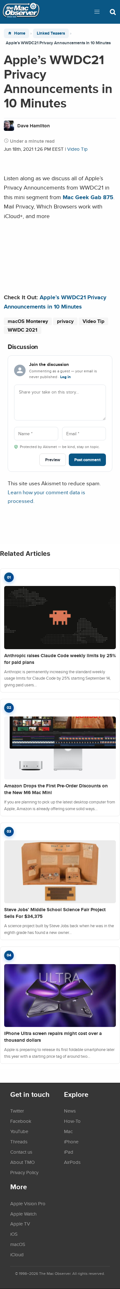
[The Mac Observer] (21, 12)
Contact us (21, 1151)
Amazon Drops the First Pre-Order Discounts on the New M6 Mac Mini (56, 789)
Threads (19, 1141)
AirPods (72, 1162)
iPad (68, 1151)
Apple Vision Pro (27, 1203)
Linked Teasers (51, 33)
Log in (65, 376)
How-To (72, 1120)
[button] (97, 12)
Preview (52, 460)
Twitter (17, 1110)
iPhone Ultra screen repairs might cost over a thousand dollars (53, 1037)
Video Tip (77, 149)
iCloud (17, 1254)
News (70, 1110)
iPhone (71, 1141)
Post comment (87, 460)
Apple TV (20, 1223)
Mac (68, 1131)
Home (19, 33)
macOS (17, 1244)
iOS (14, 1233)
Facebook (20, 1120)
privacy (65, 321)
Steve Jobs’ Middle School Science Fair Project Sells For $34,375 (55, 913)
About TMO (22, 1162)
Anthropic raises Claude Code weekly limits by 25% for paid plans (60, 659)
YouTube (19, 1131)
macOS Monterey (28, 321)
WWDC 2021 (22, 330)
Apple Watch (23, 1213)
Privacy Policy (24, 1172)
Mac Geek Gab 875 (88, 197)
